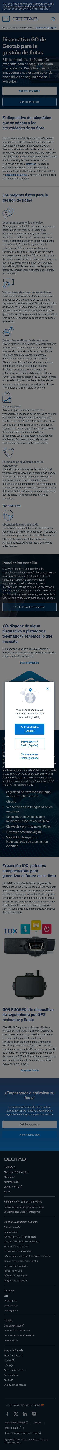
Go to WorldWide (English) (29, 729)
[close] (47, 689)
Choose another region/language (30, 756)
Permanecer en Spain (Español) (29, 743)
